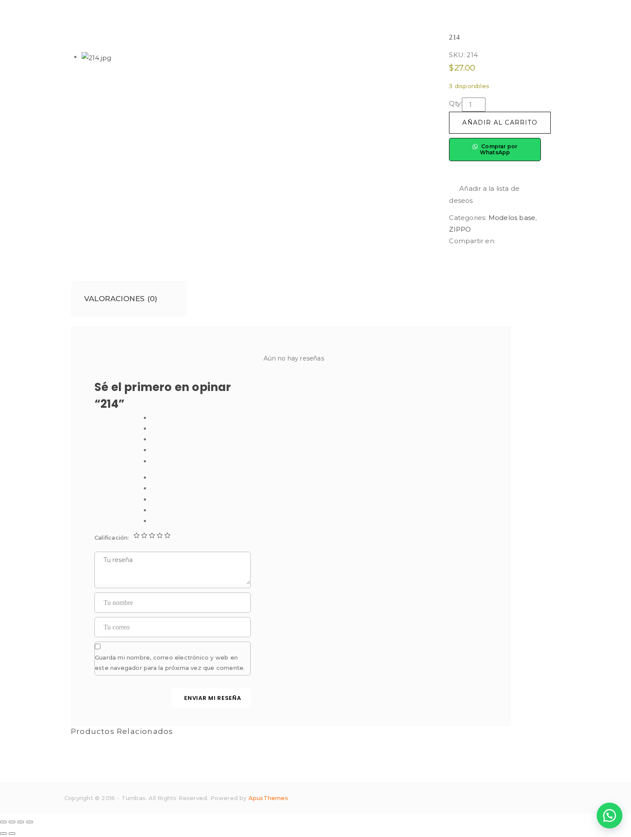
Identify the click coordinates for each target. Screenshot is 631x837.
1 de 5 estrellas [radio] (136, 535)
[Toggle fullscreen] (20, 822)
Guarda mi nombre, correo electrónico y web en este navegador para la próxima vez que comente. (170, 662)
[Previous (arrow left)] (3, 833)
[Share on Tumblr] (521, 241)
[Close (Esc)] (3, 822)
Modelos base (511, 218)
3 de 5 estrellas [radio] (152, 535)
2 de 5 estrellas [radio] (144, 535)
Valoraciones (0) (120, 298)
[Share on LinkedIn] (514, 241)
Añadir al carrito (499, 122)
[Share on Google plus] (528, 241)
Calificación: (111, 537)
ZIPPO (460, 229)
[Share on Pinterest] (534, 241)
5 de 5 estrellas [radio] (167, 535)
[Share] (12, 822)
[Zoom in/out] (29, 822)
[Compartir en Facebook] (500, 241)
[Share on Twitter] (507, 241)
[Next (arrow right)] (12, 833)
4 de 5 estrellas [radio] (160, 535)
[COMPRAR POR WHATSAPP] (609, 815)
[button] (495, 194)
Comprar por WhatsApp (499, 149)
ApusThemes (268, 797)
